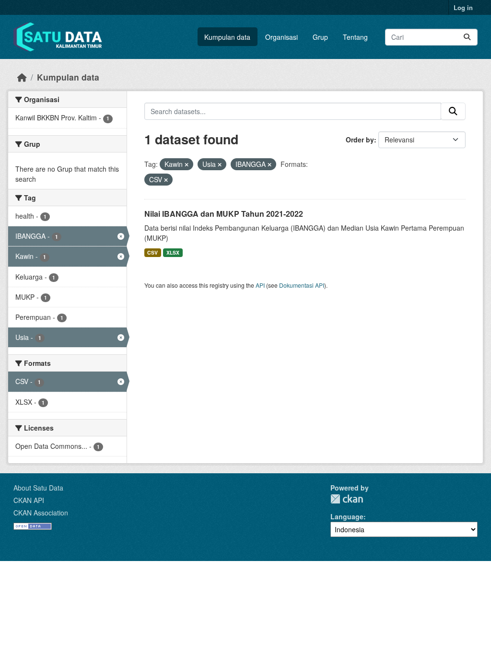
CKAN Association (40, 512)
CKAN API (28, 500)
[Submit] (467, 37)
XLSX (172, 252)
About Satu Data (38, 487)
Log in (463, 7)
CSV (152, 252)
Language (346, 516)
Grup (320, 37)
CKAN (346, 499)
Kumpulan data (227, 37)
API (260, 285)
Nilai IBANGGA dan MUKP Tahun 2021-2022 (223, 213)
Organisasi (281, 37)
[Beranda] (22, 77)
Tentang (355, 37)
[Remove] (186, 164)
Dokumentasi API (301, 285)
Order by (360, 139)
